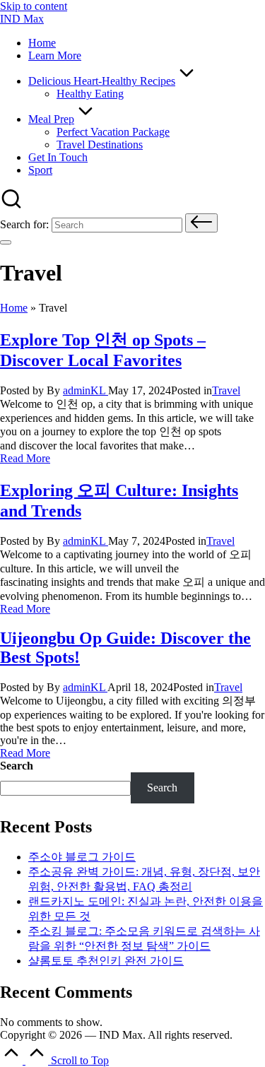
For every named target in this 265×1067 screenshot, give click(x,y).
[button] (201, 222)
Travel (226, 390)
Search (16, 766)
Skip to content (33, 6)
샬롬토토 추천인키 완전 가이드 (106, 961)
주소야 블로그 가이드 (82, 857)
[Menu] (5, 242)
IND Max (22, 19)
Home (14, 308)
